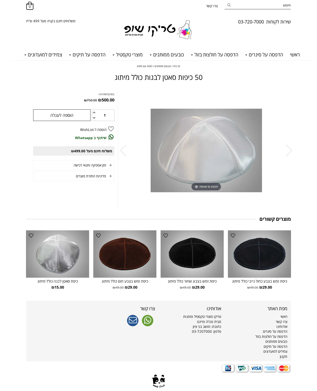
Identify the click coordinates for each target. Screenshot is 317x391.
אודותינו (281, 326)
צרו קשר (212, 5)
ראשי (295, 54)
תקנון (283, 356)
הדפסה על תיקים (88, 54)
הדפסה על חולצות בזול (215, 54)
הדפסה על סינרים (265, 54)
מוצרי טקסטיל (129, 54)
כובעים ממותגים (168, 54)
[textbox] (50, 21)
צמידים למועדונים (44, 54)
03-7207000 (202, 331)
